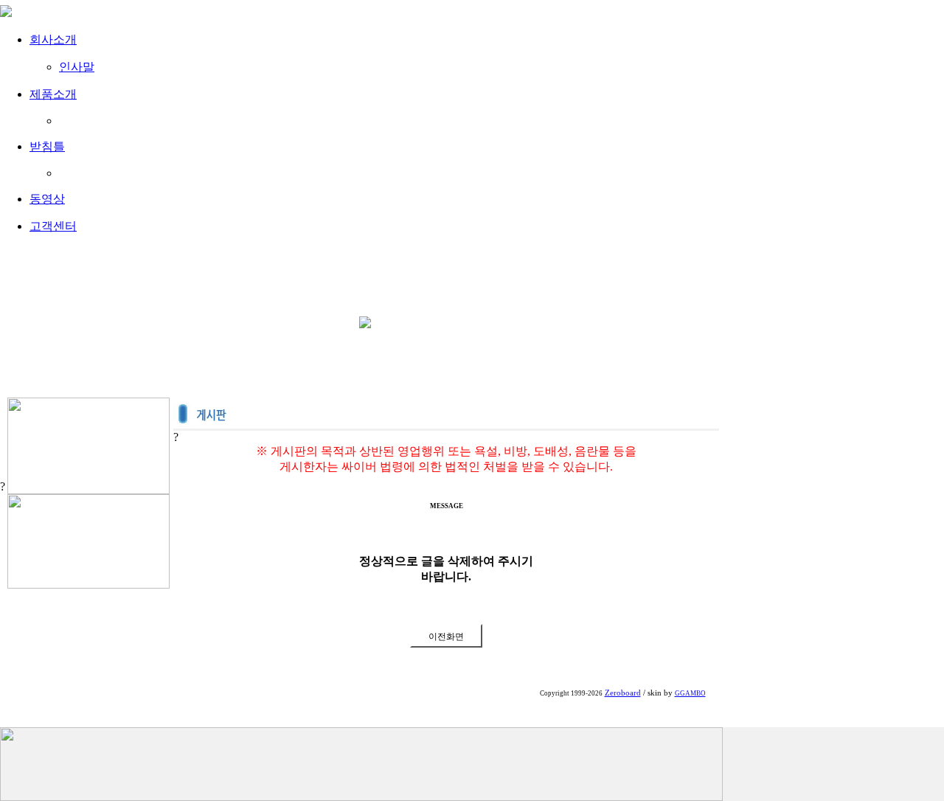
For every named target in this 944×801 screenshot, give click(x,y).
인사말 (76, 66)
